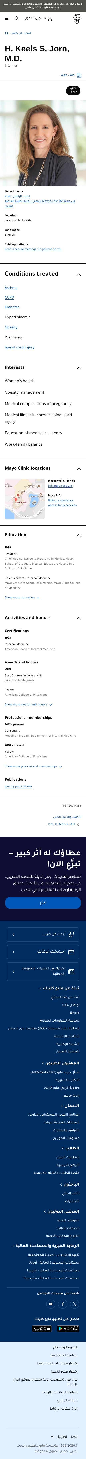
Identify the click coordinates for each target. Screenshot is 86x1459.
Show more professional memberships (31, 766)
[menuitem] (73, 90)
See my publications (18, 786)
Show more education (20, 598)
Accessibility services (62, 505)
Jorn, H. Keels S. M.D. (61, 824)
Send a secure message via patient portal (33, 249)
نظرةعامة (73, 90)
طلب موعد (67, 75)
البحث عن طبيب (20, 33)
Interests (15, 368)
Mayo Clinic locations (28, 468)
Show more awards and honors (26, 705)
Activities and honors (28, 618)
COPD (9, 298)
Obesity (11, 328)
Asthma (11, 288)
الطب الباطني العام (17, 196)
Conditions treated (32, 274)
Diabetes (12, 308)
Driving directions (60, 486)
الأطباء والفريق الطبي (67, 817)
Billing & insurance (60, 500)
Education (15, 535)
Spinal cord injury (19, 348)
